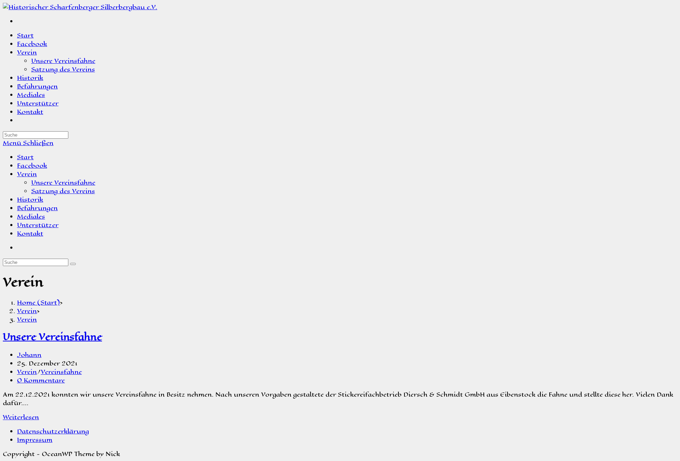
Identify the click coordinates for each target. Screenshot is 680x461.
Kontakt (30, 233)
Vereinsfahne (61, 371)
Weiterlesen (21, 417)
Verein (27, 174)
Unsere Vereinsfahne (63, 182)
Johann (29, 354)
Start (25, 157)
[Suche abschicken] (73, 264)
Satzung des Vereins (63, 191)
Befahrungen (37, 208)
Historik (30, 199)
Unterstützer (37, 225)
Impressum (34, 439)
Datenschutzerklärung (53, 431)
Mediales (31, 216)
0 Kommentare (41, 380)
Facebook (32, 165)
